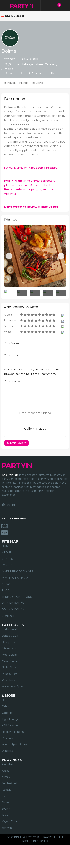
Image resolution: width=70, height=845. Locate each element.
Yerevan (7, 827)
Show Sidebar (14, 16)
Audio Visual (9, 629)
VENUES (7, 558)
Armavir (6, 777)
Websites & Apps (12, 686)
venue (13, 478)
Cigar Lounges (11, 719)
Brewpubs (8, 642)
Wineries (7, 750)
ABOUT (6, 552)
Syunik (6, 808)
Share (54, 73)
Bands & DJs (10, 635)
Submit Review (30, 73)
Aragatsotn (9, 764)
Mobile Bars (9, 654)
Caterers (7, 712)
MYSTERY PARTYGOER (17, 577)
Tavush (6, 815)
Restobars (8, 59)
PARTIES (7, 565)
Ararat (5, 770)
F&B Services (10, 725)
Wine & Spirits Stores (15, 744)
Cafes (5, 706)
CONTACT (8, 616)
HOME (6, 546)
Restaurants (13, 189)
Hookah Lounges (13, 731)
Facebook (35, 167)
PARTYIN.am (13, 180)
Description (8, 83)
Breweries (8, 700)
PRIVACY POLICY (13, 609)
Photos (23, 83)
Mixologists (9, 648)
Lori (4, 796)
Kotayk (6, 789)
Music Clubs (9, 661)
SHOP (6, 584)
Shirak (5, 802)
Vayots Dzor (9, 821)
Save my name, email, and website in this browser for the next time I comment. (32, 372)
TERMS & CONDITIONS (17, 596)
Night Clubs (9, 667)
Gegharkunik (10, 783)
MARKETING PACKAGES (17, 571)
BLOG (6, 590)
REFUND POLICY (13, 603)
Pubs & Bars (9, 674)
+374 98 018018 (32, 59)
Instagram (52, 167)
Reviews (37, 83)
